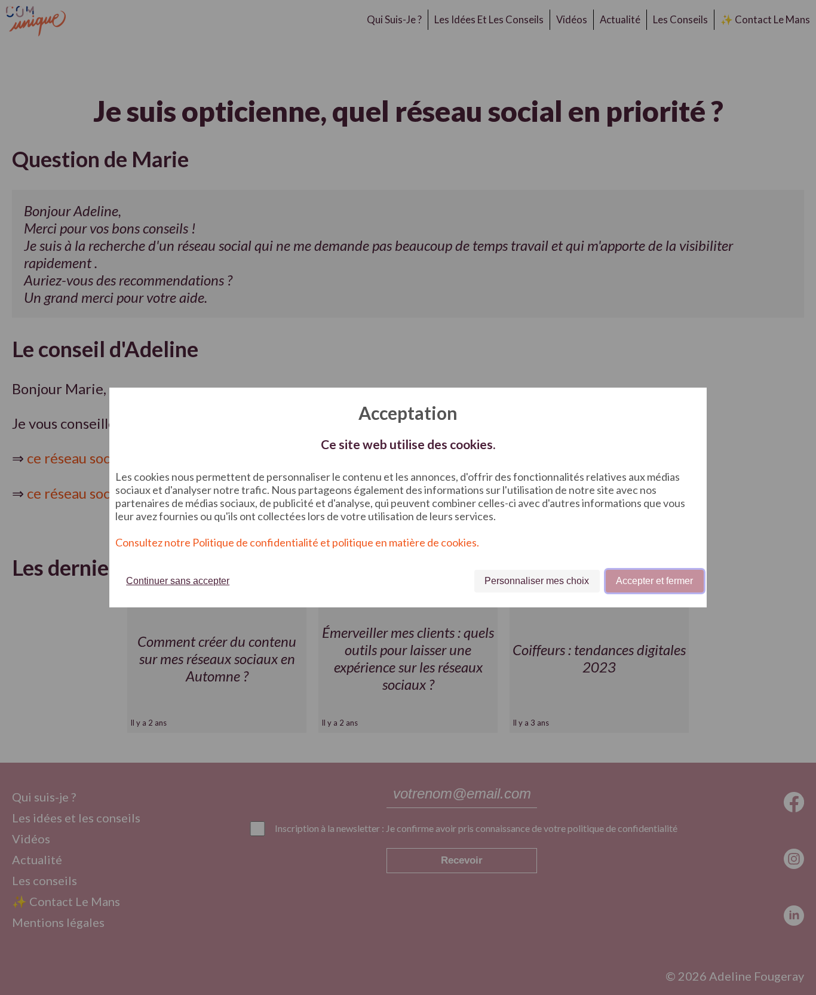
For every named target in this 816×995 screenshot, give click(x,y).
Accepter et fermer (654, 581)
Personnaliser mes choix (536, 581)
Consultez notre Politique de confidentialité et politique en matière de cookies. (297, 542)
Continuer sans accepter (177, 581)
